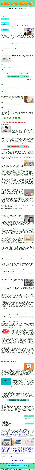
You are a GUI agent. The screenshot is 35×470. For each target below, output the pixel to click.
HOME (22, 6)
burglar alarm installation (16, 430)
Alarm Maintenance (4, 451)
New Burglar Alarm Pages (5, 463)
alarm (20, 181)
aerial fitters (30, 434)
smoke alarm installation (10, 432)
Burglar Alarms (13, 447)
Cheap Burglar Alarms (10, 452)
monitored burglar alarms (14, 349)
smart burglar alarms (5, 349)
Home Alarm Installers (27, 449)
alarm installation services (7, 359)
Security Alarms (7, 448)
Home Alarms (3, 449)
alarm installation (10, 186)
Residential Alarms (24, 452)
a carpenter (19, 433)
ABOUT (27, 6)
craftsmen (12, 437)
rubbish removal (18, 434)
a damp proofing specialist (11, 435)
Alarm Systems (3, 453)
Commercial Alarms (20, 447)
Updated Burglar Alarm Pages (12, 463)
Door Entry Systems (27, 447)
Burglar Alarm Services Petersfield (10, 413)
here (19, 411)
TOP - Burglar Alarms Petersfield (7, 456)
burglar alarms (30, 56)
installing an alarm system (12, 297)
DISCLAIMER (32, 6)
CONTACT (29, 6)
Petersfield (23, 177)
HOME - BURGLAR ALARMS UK (17, 460)
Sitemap (1, 463)
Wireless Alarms (22, 451)
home (28, 428)
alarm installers (28, 346)
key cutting (8, 433)
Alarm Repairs (21, 448)
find (3, 404)
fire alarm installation (28, 435)
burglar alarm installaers (24, 182)
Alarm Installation (6, 447)
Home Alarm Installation (17, 449)
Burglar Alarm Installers (29, 448)
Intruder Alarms (9, 450)
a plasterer (12, 431)
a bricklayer (8, 436)
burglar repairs (24, 431)
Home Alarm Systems (14, 448)
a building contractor (22, 436)
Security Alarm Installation (20, 453)
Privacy (34, 463)
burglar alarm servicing (5, 350)
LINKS (24, 6)
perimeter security (17, 279)
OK (33, 469)
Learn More (30, 469)
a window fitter (24, 432)
